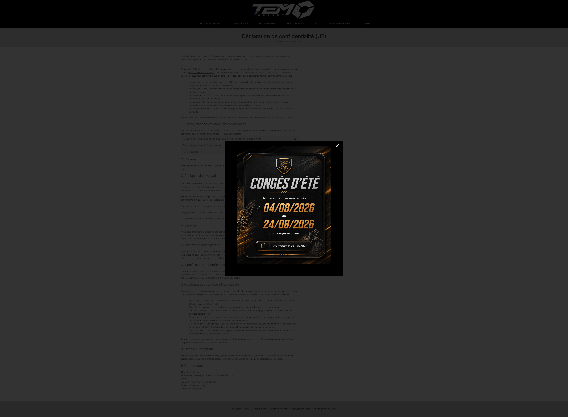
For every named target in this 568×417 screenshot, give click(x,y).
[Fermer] (337, 146)
